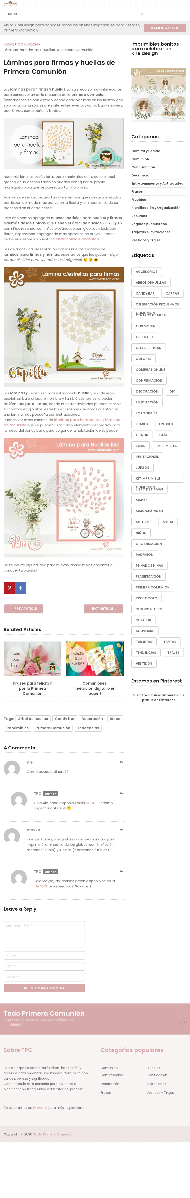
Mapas (142, 500)
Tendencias (88, 728)
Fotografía (147, 413)
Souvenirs (145, 631)
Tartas (169, 641)
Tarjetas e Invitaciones (151, 232)
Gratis (142, 435)
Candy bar (65, 718)
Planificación (148, 576)
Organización (149, 543)
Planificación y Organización (155, 207)
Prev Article (25, 608)
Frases (137, 191)
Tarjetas (144, 641)
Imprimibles (18, 728)
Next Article (102, 608)
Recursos (139, 216)
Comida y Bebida (145, 151)
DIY (172, 391)
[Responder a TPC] (122, 793)
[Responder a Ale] (122, 762)
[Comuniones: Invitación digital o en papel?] (95, 658)
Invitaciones (147, 456)
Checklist (145, 337)
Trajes (173, 652)
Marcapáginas (149, 511)
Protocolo (146, 598)
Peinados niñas (149, 565)
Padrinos (144, 554)
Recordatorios (150, 609)
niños (141, 533)
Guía (163, 435)
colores (143, 358)
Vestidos (144, 663)
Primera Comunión (53, 728)
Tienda (40, 886)
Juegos (142, 467)
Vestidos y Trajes (146, 240)
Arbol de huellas (33, 718)
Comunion (140, 159)
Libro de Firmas (149, 489)
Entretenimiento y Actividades (157, 183)
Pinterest (40, 1107)
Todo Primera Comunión (44, 1013)
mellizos (144, 522)
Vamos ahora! (165, 27)
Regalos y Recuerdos (149, 224)
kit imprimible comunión (148, 479)
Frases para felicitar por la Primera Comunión (32, 688)
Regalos (143, 620)
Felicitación (147, 402)
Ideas (115, 718)
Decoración (92, 718)
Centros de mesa (151, 315)
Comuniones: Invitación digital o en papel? (95, 688)
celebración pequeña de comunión (157, 305)
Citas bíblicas (148, 348)
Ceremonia (145, 326)
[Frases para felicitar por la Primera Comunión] (32, 658)
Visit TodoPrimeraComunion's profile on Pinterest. (158, 697)
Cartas (172, 293)
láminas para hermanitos (78, 419)
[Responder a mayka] (122, 830)
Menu (12, 14)
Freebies (138, 199)
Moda (168, 522)
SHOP (90, 802)
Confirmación (143, 167)
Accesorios (147, 271)
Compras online (150, 369)
